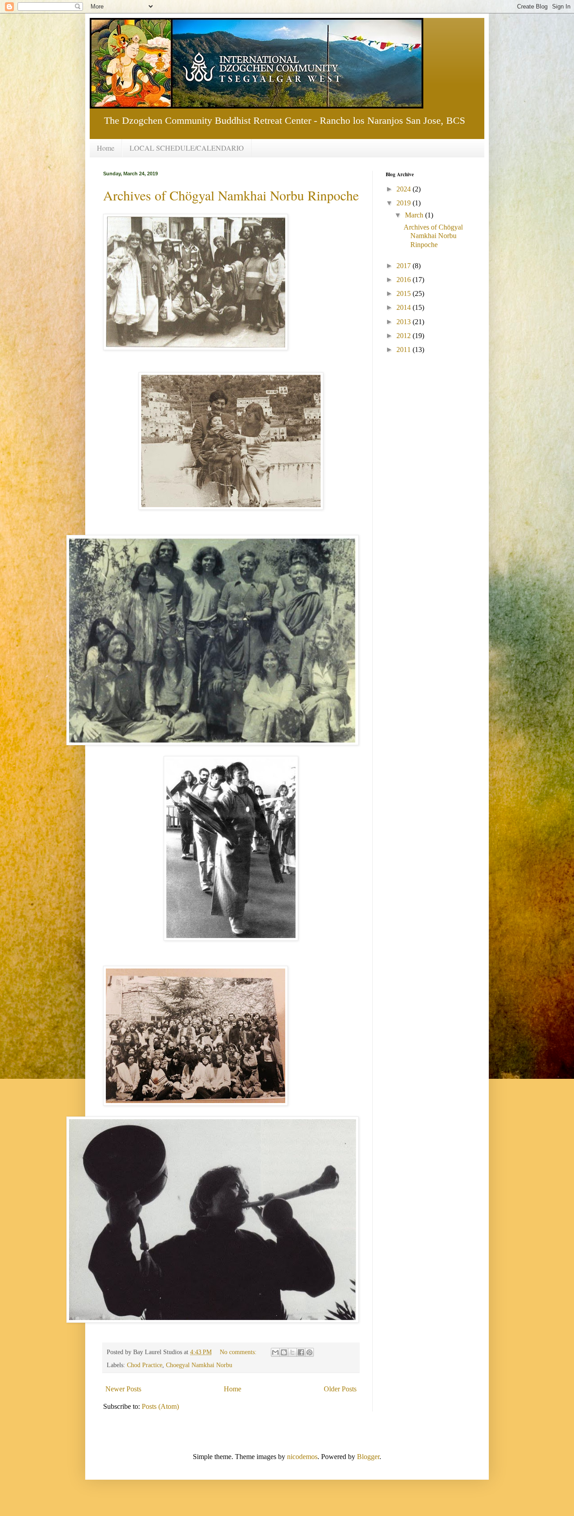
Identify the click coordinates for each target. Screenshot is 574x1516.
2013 (404, 322)
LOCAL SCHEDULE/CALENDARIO (187, 147)
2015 (404, 293)
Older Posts (340, 1389)
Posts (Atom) (160, 1406)
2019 (404, 203)
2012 (404, 335)
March (415, 215)
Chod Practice (144, 1364)
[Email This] (275, 1352)
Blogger (368, 1456)
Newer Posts (123, 1389)
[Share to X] (292, 1352)
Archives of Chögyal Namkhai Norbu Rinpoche (231, 195)
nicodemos (302, 1456)
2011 (404, 349)
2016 (404, 279)
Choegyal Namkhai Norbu (199, 1364)
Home (105, 147)
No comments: (239, 1351)
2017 (404, 265)
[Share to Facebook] (300, 1352)
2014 (404, 307)
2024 (404, 189)
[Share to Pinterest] (309, 1352)
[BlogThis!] (283, 1352)
